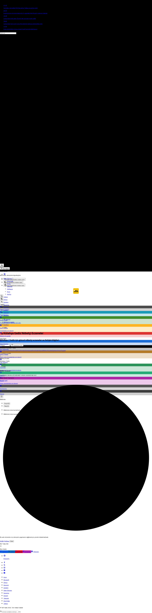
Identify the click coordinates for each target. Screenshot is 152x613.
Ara (1, 380)
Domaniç (22, 350)
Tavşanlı (63, 350)
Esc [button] (20, 611)
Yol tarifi (4, 380)
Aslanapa (10, 350)
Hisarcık (40, 350)
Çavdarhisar (16, 350)
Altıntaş (5, 350)
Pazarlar (49, 350)
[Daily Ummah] (76, 293)
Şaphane (54, 350)
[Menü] (2, 265)
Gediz (36, 350)
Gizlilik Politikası (4, 541)
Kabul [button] (11, 541)
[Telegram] (4, 570)
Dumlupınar (28, 350)
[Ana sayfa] (5, 274)
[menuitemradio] (15, 279)
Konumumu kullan (18, 345)
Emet (33, 350)
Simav (59, 350)
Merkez (45, 350)
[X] (4, 565)
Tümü (1, 350)
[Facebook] (4, 562)
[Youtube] (4, 573)
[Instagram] (4, 568)
